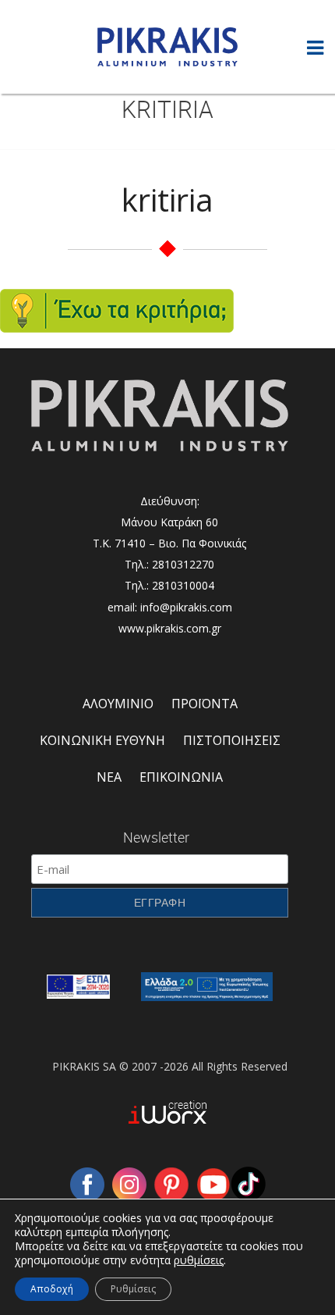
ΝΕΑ (109, 777)
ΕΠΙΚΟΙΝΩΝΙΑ (181, 777)
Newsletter (156, 837)
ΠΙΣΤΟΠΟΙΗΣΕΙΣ (231, 740)
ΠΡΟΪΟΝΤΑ (204, 703)
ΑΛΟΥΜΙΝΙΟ (118, 703)
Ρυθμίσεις (133, 1288)
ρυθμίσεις (199, 1260)
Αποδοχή (51, 1288)
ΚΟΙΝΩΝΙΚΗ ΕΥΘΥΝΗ (102, 740)
